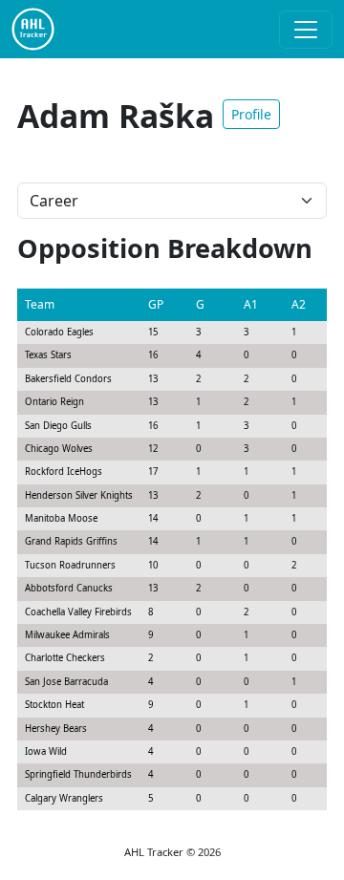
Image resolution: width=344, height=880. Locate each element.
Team (39, 304)
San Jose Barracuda (66, 682)
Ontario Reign (54, 402)
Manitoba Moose (61, 518)
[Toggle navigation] (306, 30)
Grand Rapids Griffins (71, 541)
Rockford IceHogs (63, 471)
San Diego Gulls (58, 425)
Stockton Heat (54, 704)
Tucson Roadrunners (70, 565)
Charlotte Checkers (65, 658)
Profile (251, 114)
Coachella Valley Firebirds (78, 612)
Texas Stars (48, 355)
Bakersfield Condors (68, 379)
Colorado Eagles (59, 332)
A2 (298, 304)
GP (155, 304)
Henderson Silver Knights (79, 495)
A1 (251, 304)
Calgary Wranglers (64, 798)
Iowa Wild (46, 751)
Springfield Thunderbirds (78, 774)
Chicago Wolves (59, 448)
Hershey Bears (56, 728)
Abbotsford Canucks (69, 588)
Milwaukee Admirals (67, 635)
